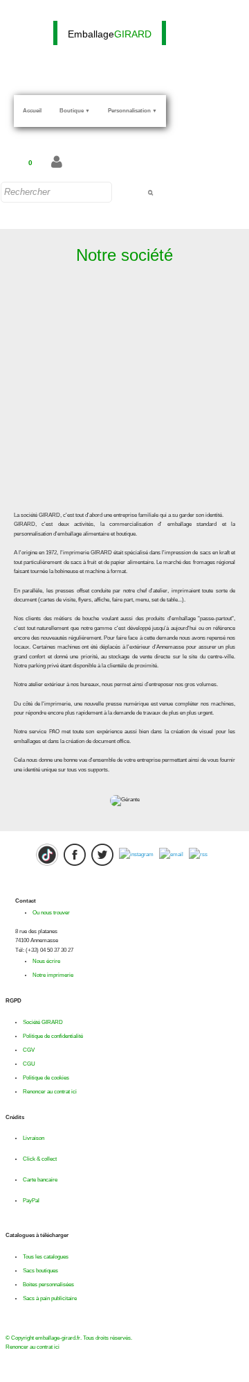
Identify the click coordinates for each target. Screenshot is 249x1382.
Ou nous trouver (51, 913)
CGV (29, 1050)
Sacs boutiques (40, 1271)
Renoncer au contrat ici (50, 1092)
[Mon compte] (57, 163)
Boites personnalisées (48, 1284)
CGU (29, 1064)
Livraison (33, 1138)
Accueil (32, 111)
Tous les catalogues (45, 1257)
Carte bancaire (40, 1180)
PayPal (31, 1200)
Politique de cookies (46, 1078)
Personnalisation (132, 111)
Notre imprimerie (53, 975)
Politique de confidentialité (53, 1036)
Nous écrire (46, 961)
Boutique (74, 111)
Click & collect (40, 1159)
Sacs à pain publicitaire (50, 1298)
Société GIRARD (43, 1022)
